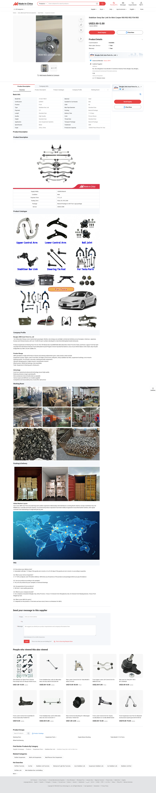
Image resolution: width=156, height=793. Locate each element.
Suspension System (50, 13)
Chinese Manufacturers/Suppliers (56, 780)
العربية (87, 782)
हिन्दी (102, 782)
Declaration (96, 786)
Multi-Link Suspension (35, 757)
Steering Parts (17, 737)
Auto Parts (40, 13)
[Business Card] (140, 94)
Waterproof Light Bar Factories (62, 766)
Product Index (109, 780)
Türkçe (113, 782)
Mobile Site (117, 780)
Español (42, 782)
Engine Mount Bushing (84, 737)
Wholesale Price (80, 780)
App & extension (120, 9)
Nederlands (81, 782)
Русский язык (61, 782)
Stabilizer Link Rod (126, 766)
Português (47, 782)
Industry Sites (89, 780)
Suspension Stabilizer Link (96, 766)
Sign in (141, 5)
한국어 (92, 782)
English (36, 782)
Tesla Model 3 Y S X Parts (117, 737)
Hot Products (34, 780)
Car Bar (30, 766)
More (14, 773)
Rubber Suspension (19, 757)
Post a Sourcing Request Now (63, 641)
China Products (42, 780)
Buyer (101, 9)
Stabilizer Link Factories (42, 766)
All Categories (19, 9)
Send (26, 641)
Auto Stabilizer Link (79, 766)
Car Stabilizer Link (112, 766)
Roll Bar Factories (19, 766)
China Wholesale (71, 780)
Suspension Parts (50, 737)
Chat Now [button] (131, 32)
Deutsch (75, 782)
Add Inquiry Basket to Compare (49, 75)
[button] (104, 89)
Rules (141, 9)
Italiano (69, 782)
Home (14, 13)
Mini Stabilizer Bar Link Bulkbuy (34, 770)
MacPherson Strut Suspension (53, 757)
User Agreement (88, 786)
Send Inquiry (102, 32)
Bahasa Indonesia (128, 782)
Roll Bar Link (17, 770)
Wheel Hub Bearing (18, 740)
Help (111, 9)
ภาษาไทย (107, 782)
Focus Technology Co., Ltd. (66, 786)
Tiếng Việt (119, 782)
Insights (124, 780)
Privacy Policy (104, 786)
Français (54, 782)
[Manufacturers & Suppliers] (23, 4)
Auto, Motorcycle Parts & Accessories (27, 13)
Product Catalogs (38, 733)
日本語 (97, 782)
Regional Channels (99, 780)
